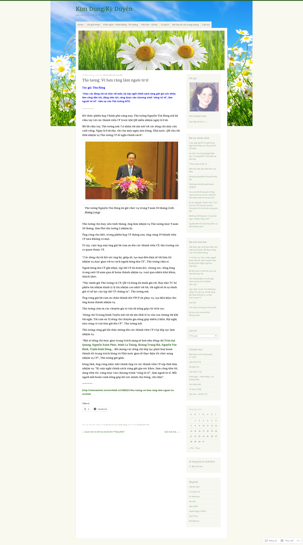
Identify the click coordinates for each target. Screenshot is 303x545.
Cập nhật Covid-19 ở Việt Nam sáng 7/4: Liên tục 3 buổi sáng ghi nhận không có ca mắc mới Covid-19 (202, 293)
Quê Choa (193, 516)
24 (203, 436)
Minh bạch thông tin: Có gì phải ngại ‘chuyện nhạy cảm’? (203, 217)
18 (207, 431)
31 (203, 441)
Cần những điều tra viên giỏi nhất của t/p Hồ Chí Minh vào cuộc (201, 281)
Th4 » (197, 448)
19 (212, 431)
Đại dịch (192, 302)
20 (216, 431)
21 (191, 436)
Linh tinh (192, 371)
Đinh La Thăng (127, 344)
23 (199, 436)
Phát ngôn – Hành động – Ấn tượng (120, 24)
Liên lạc (206, 24)
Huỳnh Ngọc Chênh (197, 511)
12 (212, 425)
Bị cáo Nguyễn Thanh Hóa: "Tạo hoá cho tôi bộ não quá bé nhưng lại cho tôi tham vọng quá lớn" (203, 206)
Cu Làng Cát (194, 491)
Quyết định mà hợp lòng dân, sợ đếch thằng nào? (203, 225)
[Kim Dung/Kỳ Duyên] (151, 50)
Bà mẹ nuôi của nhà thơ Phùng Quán (199, 314)
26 (212, 436)
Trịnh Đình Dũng (100, 349)
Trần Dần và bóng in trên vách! (202, 307)
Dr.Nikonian (194, 496)
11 (207, 425)
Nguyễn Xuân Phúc (104, 344)
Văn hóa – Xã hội (149, 24)
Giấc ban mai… (172, 431)
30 (199, 441)
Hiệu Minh (193, 506)
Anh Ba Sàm (194, 486)
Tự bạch (165, 24)
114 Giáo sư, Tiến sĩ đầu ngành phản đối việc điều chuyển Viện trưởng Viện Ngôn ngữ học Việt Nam (202, 261)
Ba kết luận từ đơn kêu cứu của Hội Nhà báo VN (202, 272)
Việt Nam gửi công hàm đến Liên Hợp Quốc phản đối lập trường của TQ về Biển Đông (203, 250)
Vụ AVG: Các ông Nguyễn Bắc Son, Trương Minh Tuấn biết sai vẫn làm (202, 156)
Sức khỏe (193, 384)
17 (203, 431)
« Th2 (191, 448)
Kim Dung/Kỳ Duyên (104, 9)
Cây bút (192, 362)
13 (216, 425)
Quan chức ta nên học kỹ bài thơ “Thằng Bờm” (103, 431)
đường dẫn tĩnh (143, 424)
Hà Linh (192, 501)
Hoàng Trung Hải (149, 344)
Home (80, 24)
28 (191, 441)
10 (203, 425)
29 (195, 441)
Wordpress (194, 521)
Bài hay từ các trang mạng (185, 24)
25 (207, 436)
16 (199, 431)
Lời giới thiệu (93, 24)
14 (191, 431)
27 (216, 436)
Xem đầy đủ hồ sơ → (198, 121)
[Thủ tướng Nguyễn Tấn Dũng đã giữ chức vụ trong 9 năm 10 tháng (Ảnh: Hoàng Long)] (132, 199)
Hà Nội (192, 367)
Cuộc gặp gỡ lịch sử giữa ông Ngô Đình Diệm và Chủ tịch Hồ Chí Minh (202, 145)
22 (195, 436)
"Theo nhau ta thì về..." (199, 164)
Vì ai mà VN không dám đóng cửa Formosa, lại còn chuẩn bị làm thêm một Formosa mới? (202, 195)
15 (195, 431)
